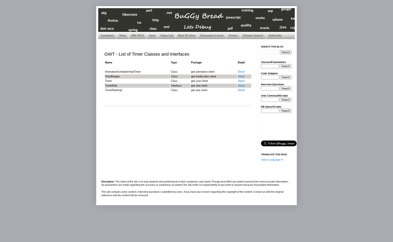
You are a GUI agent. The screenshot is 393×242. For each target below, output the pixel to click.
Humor (233, 35)
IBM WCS (137, 35)
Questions (107, 35)
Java (152, 35)
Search (285, 66)
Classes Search (253, 35)
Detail (241, 71)
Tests (122, 35)
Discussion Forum (212, 35)
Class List (166, 35)
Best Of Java (186, 35)
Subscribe (275, 35)
